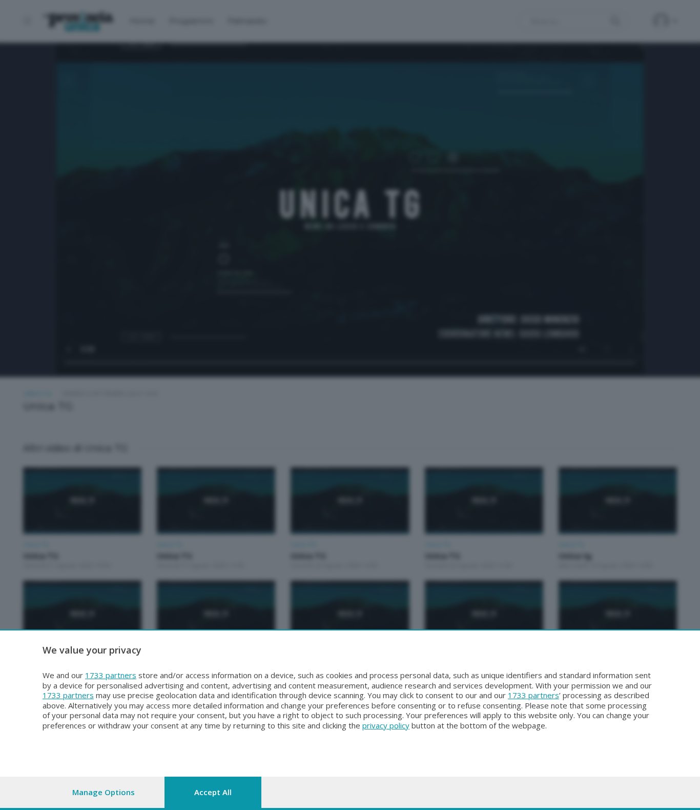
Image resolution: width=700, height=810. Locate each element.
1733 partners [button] (110, 675)
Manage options (103, 792)
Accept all (213, 792)
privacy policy (385, 725)
